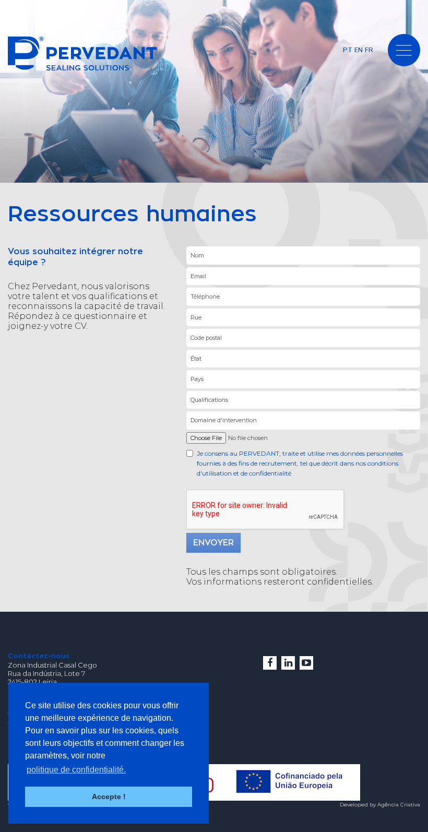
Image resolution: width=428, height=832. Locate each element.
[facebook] (270, 663)
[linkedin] (288, 663)
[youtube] (306, 663)
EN (358, 49)
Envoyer (213, 543)
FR (369, 49)
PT (347, 49)
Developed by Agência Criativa (380, 804)
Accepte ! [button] (109, 796)
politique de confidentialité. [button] (76, 769)
